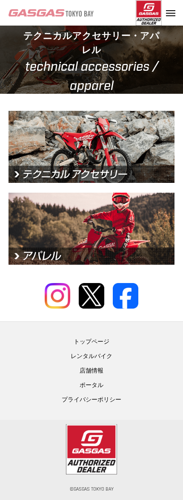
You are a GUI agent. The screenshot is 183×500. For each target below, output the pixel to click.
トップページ (91, 342)
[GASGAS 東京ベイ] (72, 13)
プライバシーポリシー (91, 400)
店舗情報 (91, 371)
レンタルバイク (91, 356)
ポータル (91, 385)
